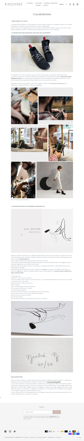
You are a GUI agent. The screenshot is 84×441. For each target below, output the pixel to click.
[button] (62, 4)
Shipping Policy (51, 437)
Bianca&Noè (10, 437)
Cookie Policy (33, 437)
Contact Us (58, 437)
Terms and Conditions (42, 437)
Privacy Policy (53, 416)
